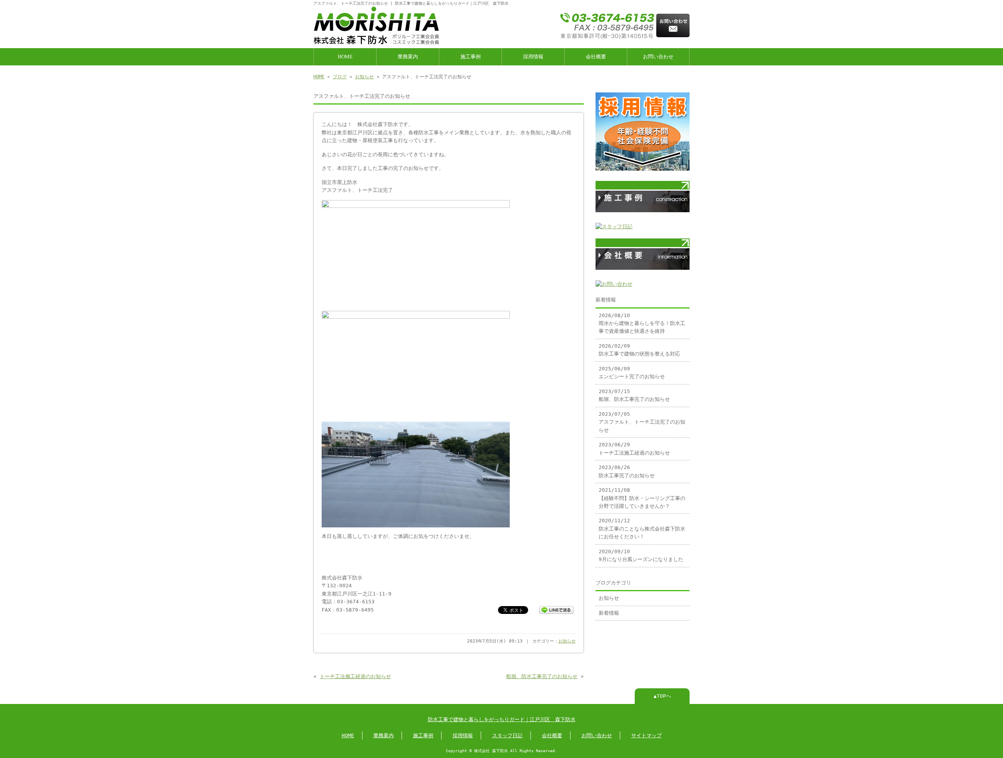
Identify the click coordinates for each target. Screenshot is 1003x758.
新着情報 (609, 613)
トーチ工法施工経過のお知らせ (355, 676)
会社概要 (596, 57)
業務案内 (408, 57)
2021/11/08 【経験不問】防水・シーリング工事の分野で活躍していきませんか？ (642, 498)
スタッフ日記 (507, 735)
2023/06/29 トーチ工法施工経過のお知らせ (634, 448)
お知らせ (364, 76)
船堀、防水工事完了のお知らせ (542, 676)
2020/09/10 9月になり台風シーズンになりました (641, 555)
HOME (345, 57)
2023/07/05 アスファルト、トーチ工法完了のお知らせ (642, 422)
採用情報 (533, 57)
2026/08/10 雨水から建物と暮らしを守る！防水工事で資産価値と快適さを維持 (642, 323)
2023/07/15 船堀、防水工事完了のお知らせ (634, 395)
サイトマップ (646, 735)
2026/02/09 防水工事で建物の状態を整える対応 (639, 350)
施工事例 (470, 57)
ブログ (340, 76)
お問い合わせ (658, 57)
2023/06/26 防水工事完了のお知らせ (627, 471)
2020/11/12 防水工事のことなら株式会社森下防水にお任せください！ (642, 529)
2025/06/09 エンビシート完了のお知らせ (632, 372)
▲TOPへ (662, 696)
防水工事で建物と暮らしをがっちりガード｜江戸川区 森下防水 (502, 719)
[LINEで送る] (556, 609)
